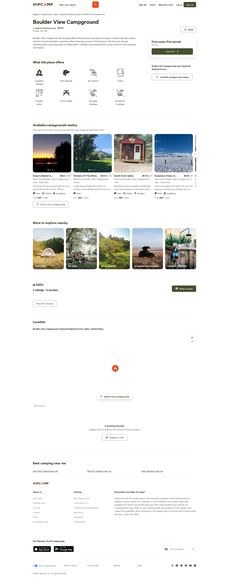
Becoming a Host (82, 498)
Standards (78, 517)
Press (35, 517)
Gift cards (37, 498)
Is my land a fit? (81, 502)
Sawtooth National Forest (70, 14)
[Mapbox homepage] (39, 405)
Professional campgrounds (86, 507)
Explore (36, 14)
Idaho (56, 14)
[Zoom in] (192, 337)
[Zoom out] (192, 341)
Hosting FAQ (80, 521)
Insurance (78, 512)
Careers (36, 512)
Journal (36, 507)
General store (39, 502)
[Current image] (48, 170)
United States (46, 14)
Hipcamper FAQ (40, 521)
